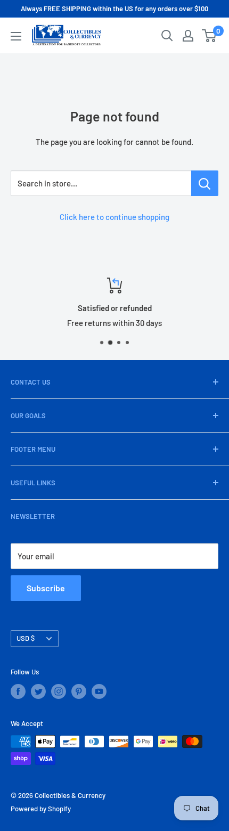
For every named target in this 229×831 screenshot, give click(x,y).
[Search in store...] (204, 183)
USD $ (26, 638)
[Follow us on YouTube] (99, 691)
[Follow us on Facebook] (18, 691)
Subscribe (46, 588)
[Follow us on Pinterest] (78, 691)
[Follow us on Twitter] (38, 691)
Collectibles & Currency (70, 795)
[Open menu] (16, 36)
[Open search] (167, 36)
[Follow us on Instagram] (58, 691)
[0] (209, 35)
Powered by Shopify (41, 808)
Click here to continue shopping (114, 217)
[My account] (188, 36)
